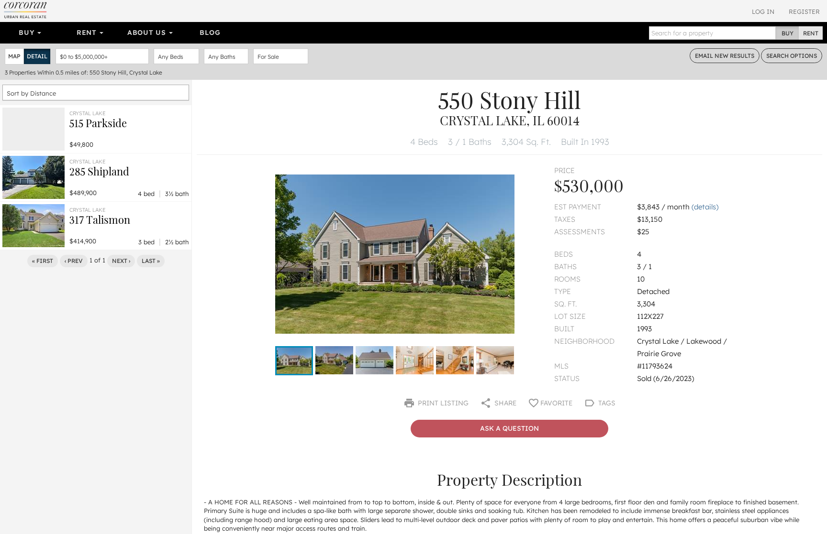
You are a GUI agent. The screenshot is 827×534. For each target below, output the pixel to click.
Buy (27, 32)
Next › (121, 260)
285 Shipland (99, 171)
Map (14, 56)
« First (42, 260)
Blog (210, 32)
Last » (151, 260)
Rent (88, 32)
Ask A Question (509, 428)
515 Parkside (98, 123)
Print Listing (442, 403)
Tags (605, 403)
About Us (147, 32)
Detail (37, 56)
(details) (705, 206)
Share (504, 403)
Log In (763, 11)
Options (791, 55)
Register (804, 11)
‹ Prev (74, 260)
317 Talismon (99, 219)
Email (724, 55)
